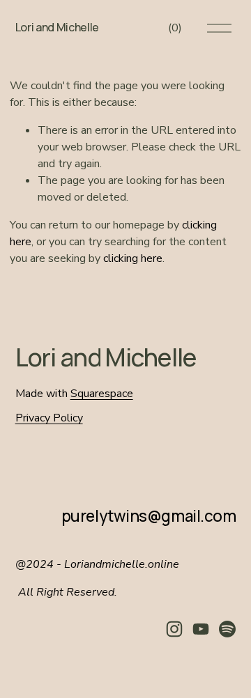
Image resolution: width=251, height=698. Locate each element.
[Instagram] (174, 629)
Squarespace (101, 393)
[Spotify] (227, 629)
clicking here (132, 258)
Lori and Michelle (57, 27)
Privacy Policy (49, 418)
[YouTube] (200, 629)
